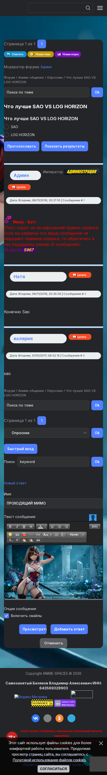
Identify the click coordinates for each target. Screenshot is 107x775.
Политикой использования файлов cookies (49, 760)
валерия (23, 338)
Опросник (55, 77)
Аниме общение (31, 77)
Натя (19, 276)
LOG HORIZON (23, 135)
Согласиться (53, 769)
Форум (9, 77)
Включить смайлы (26, 616)
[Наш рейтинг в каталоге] (65, 703)
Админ (46, 67)
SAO (14, 127)
